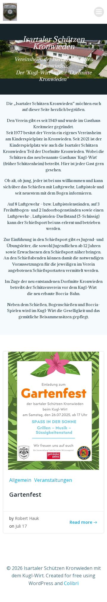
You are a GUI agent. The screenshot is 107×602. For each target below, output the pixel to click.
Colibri (71, 583)
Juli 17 (21, 526)
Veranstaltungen (53, 480)
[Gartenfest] (53, 410)
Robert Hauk (27, 518)
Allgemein (20, 480)
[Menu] (99, 12)
